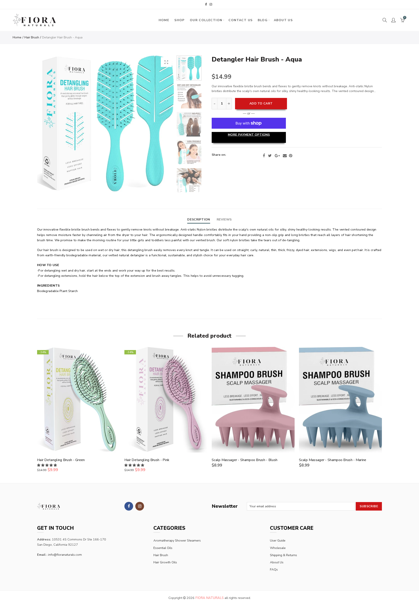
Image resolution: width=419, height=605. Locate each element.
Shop (179, 20)
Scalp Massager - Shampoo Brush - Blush (244, 460)
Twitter (270, 156)
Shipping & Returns (283, 555)
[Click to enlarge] (166, 62)
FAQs (274, 569)
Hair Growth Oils (165, 562)
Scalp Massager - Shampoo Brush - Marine (332, 460)
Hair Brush (31, 37)
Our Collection (206, 20)
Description (198, 219)
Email (285, 156)
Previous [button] (48, 123)
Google (277, 156)
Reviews (224, 219)
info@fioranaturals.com (65, 554)
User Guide (277, 540)
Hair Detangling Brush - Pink (146, 460)
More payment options (249, 134)
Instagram (139, 506)
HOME (164, 20)
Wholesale (278, 548)
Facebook (264, 156)
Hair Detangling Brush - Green (61, 460)
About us (283, 20)
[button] (47, 465)
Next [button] (162, 123)
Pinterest (290, 156)
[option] (105, 123)
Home (17, 37)
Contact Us (240, 20)
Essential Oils (162, 548)
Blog (263, 20)
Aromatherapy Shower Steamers (177, 540)
